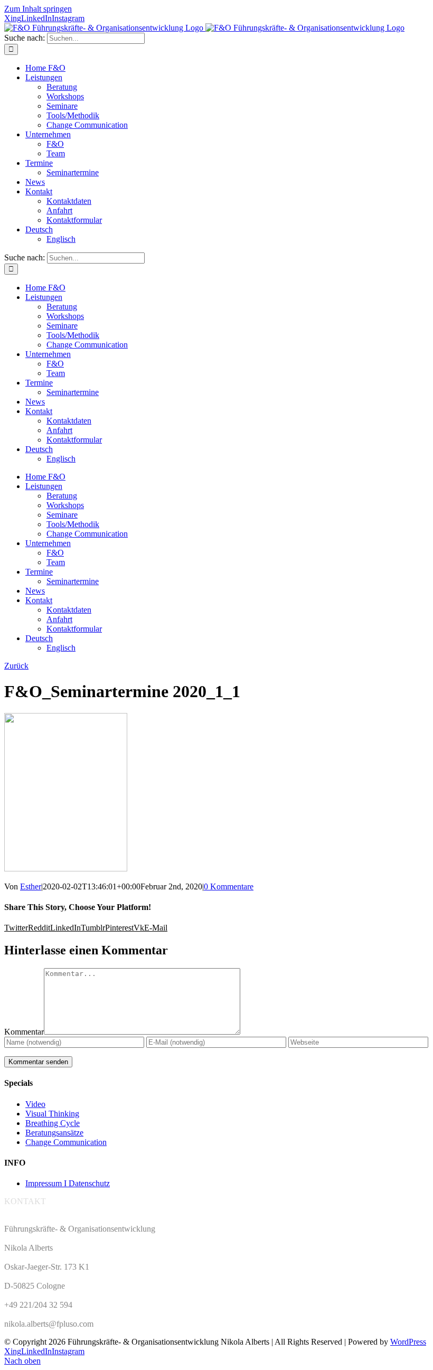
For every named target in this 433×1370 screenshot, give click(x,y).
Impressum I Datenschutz (67, 1183)
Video (35, 1104)
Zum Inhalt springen (38, 8)
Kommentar (24, 1031)
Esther (30, 886)
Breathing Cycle (52, 1123)
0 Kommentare (228, 886)
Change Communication (66, 1142)
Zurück (16, 665)
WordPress (408, 1341)
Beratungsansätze (54, 1132)
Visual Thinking (52, 1113)
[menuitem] (39, 229)
